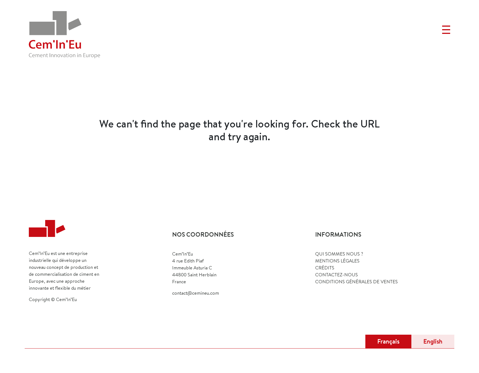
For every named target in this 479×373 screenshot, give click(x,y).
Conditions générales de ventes (356, 281)
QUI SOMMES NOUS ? (339, 254)
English (432, 341)
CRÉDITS (324, 267)
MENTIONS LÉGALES (337, 260)
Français (388, 341)
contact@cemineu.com (195, 293)
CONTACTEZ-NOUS (336, 274)
